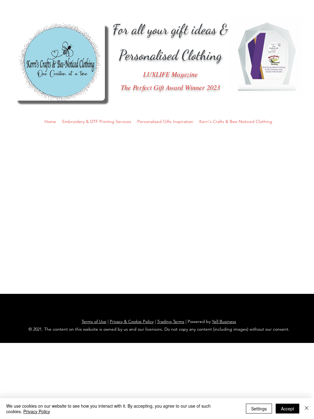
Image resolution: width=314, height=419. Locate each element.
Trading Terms (170, 321)
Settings (259, 409)
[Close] (306, 408)
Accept (287, 409)
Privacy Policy (36, 411)
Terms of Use (94, 321)
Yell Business (224, 321)
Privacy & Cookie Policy (132, 321)
